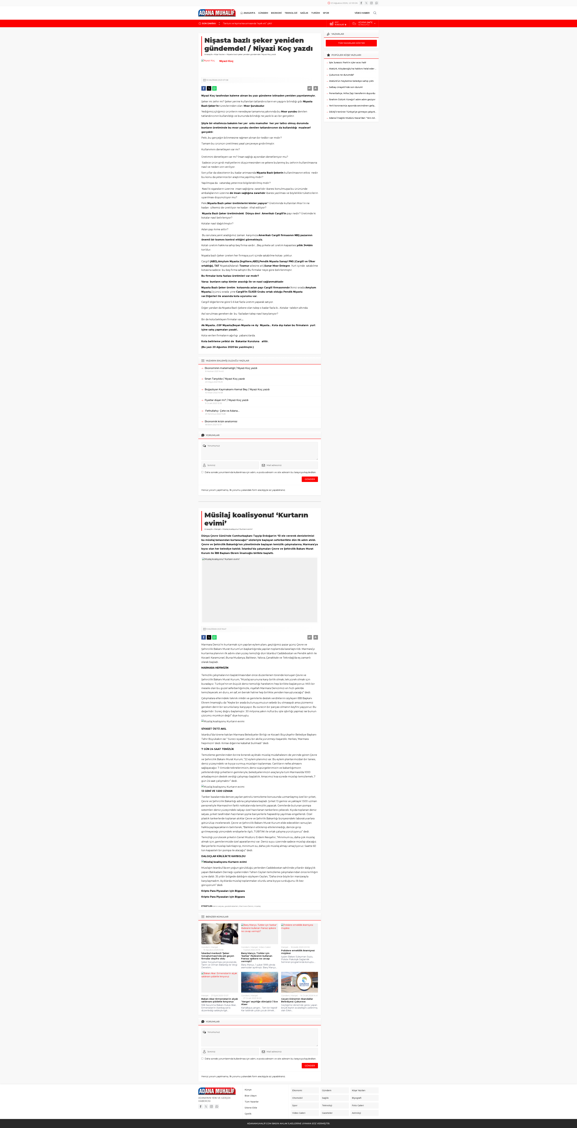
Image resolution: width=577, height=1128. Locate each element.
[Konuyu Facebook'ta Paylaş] (203, 88)
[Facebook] (361, 3)
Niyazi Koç (226, 61)
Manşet (217, 529)
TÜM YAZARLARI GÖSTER (351, 43)
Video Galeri (265, 947)
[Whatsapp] (376, 3)
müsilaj (257, 906)
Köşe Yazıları (219, 54)
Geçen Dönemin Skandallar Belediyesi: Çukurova (297, 1000)
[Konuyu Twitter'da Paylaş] (209, 88)
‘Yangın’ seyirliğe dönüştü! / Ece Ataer (259, 1003)
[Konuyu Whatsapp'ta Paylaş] (214, 88)
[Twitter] (366, 3)
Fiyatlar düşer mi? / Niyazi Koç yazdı (226, 400)
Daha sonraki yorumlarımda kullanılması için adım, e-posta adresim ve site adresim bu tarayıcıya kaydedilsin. (260, 472)
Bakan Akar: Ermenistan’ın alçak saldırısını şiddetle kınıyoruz (219, 1000)
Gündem (205, 947)
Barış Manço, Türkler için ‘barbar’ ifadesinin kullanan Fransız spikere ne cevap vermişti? (256, 957)
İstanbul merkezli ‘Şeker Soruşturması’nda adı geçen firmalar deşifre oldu (217, 956)
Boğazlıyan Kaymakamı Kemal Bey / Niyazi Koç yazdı (237, 389)
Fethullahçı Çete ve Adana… (222, 410)
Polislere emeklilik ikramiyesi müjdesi (298, 952)
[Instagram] (371, 3)
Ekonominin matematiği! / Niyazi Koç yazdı (231, 368)
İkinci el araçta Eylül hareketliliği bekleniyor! (245, 23)
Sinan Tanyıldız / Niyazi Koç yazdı (225, 378)
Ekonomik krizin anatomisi (221, 421)
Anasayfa (208, 54)
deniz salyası (218, 906)
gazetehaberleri (231, 906)
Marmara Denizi (246, 906)
